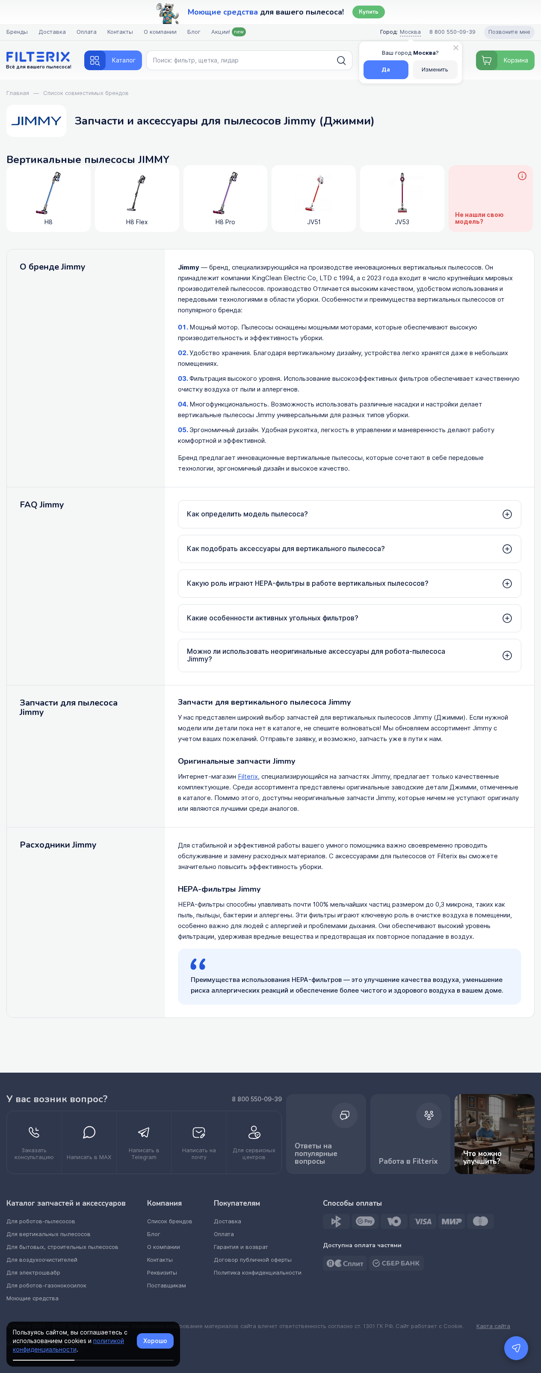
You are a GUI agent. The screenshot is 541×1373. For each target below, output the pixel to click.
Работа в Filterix (408, 1161)
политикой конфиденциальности (68, 1345)
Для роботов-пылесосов (40, 1221)
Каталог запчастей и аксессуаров (66, 1203)
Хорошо (155, 1341)
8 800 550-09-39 (257, 1099)
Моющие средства (32, 1298)
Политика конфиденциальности (258, 1272)
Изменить (435, 69)
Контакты (120, 32)
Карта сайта (493, 1326)
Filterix (248, 776)
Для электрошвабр (33, 1272)
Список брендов (169, 1221)
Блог (194, 32)
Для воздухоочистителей (41, 1260)
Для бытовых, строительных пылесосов (62, 1247)
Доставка (52, 32)
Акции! (227, 32)
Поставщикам (166, 1285)
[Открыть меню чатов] (516, 1348)
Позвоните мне (509, 32)
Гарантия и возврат (241, 1247)
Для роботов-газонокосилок (46, 1285)
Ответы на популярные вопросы (316, 1153)
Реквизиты (162, 1272)
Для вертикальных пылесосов (48, 1234)
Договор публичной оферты (253, 1260)
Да (385, 69)
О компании (160, 32)
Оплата (87, 32)
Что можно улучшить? (482, 1157)
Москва (410, 32)
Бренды (17, 32)
